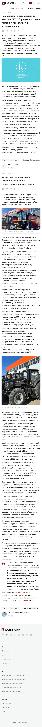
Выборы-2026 (14, 9)
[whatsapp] (7, 31)
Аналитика (5, 655)
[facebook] (15, 635)
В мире (4, 663)
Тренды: (4, 9)
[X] (18, 31)
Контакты (5, 707)
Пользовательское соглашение (13, 675)
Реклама (5, 711)
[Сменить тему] (32, 3)
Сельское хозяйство (10, 160)
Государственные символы (12, 683)
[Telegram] (10, 31)
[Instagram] (3, 31)
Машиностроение (30, 608)
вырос (25, 600)
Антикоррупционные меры (11, 687)
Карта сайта (6, 703)
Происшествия (7, 647)
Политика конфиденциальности (13, 679)
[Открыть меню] (38, 3)
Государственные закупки (11, 691)
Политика (5, 651)
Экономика (6, 659)
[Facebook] (14, 31)
